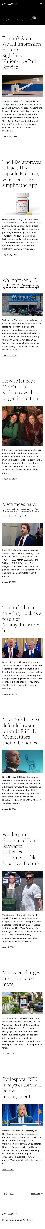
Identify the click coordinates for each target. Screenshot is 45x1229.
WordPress (27, 1220)
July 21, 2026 (8, 1169)
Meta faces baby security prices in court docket (20, 510)
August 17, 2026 (9, 582)
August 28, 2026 (9, 255)
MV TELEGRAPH (10, 4)
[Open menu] (41, 4)
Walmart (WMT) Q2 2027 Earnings (20, 283)
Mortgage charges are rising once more (21, 978)
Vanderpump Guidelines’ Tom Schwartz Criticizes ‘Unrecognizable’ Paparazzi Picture (20, 849)
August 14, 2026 (9, 809)
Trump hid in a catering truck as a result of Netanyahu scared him (22, 619)
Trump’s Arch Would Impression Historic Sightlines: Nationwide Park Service (21, 52)
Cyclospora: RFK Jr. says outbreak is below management (22, 1087)
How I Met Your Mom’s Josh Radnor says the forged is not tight (21, 389)
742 (12, 1193)
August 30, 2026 (9, 136)
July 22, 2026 (8, 1054)
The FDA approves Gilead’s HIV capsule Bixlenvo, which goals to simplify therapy (21, 173)
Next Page (37, 1193)
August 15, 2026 (9, 694)
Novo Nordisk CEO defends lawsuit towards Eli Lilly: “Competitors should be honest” (21, 731)
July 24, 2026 (8, 947)
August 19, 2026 (9, 479)
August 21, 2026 (9, 355)
